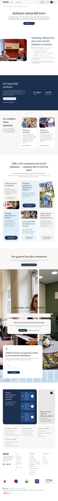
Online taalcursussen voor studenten (12, 441)
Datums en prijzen (19, 467)
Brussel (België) (32, 457)
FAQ (16, 469)
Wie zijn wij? (18, 456)
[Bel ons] (48, 2)
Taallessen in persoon (42, 436)
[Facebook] (3, 464)
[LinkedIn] (7, 464)
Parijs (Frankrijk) (32, 466)
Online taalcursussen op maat (27, 435)
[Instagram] (5, 464)
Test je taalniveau (46, 463)
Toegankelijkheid (19, 463)
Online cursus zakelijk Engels (27, 433)
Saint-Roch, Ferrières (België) (34, 461)
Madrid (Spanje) (32, 472)
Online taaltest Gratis (42, 430)
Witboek (44, 457)
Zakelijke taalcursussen (9, 433)
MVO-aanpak (18, 461)
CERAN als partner (19, 457)
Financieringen (45, 461)
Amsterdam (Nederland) (33, 468)
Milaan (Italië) (31, 474)
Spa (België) (31, 456)
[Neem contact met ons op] (51, 2)
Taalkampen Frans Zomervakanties (11, 445)
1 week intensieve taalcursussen (27, 430)
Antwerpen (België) (32, 459)
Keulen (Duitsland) (32, 470)
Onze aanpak (18, 459)
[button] (12, 2)
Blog (44, 456)
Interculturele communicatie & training (12, 435)
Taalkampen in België (9, 443)
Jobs (16, 465)
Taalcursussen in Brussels (9, 430)
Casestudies (45, 459)
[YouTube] (9, 464)
